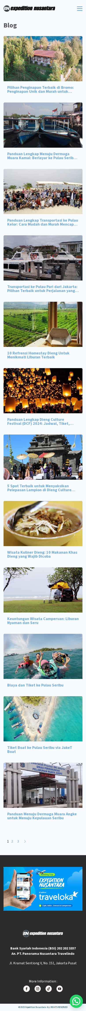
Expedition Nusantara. (35, 1007)
